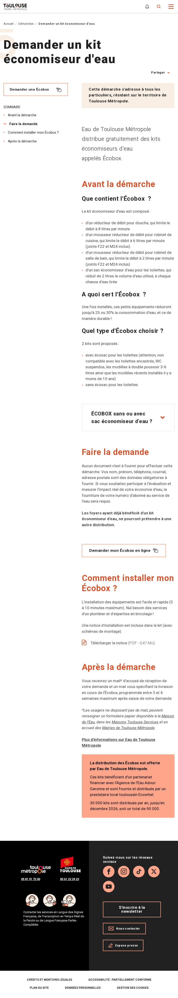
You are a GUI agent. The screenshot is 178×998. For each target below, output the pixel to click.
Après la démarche (22, 141)
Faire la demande (23, 124)
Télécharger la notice (123, 643)
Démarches (26, 23)
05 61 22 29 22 (69, 879)
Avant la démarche (22, 115)
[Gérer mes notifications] (147, 6)
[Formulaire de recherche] (158, 6)
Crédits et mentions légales (49, 979)
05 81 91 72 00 (30, 879)
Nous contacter (128, 928)
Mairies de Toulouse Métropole (128, 727)
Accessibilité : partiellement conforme (119, 979)
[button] (171, 6)
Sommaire (11, 107)
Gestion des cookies (133, 987)
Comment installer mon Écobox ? (33, 132)
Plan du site (39, 987)
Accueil (8, 23)
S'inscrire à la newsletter (132, 909)
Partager (158, 72)
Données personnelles (83, 987)
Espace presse (126, 945)
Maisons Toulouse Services (135, 722)
